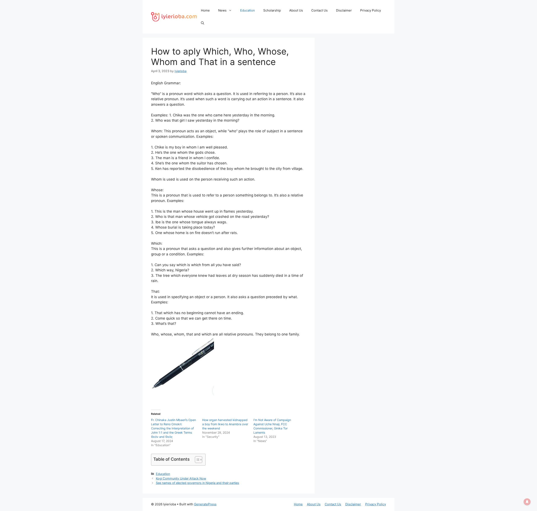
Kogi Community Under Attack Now (181, 478)
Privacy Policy (370, 10)
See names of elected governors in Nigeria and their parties (197, 483)
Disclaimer (344, 10)
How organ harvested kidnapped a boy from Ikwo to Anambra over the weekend (225, 424)
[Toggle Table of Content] (196, 459)
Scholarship (272, 10)
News (222, 10)
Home (205, 10)
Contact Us (319, 10)
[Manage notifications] (527, 501)
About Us (296, 10)
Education (247, 10)
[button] (202, 23)
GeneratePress (205, 504)
